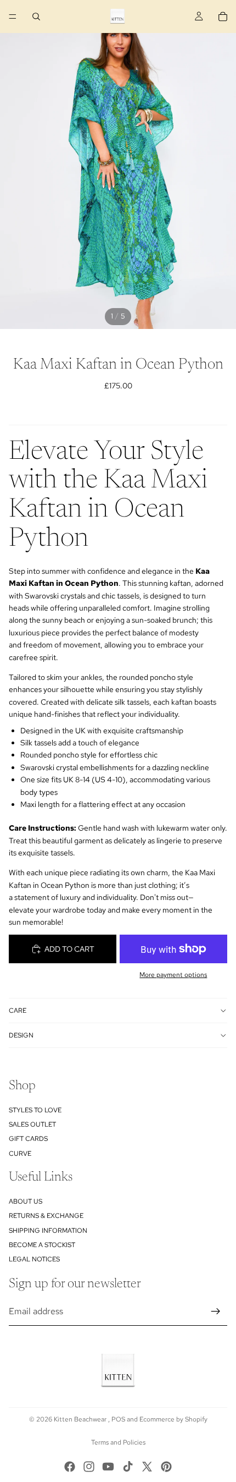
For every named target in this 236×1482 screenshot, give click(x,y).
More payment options (173, 974)
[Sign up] (215, 1311)
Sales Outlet (32, 1124)
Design (21, 1035)
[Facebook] (69, 1466)
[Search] (36, 16)
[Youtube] (108, 1466)
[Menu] (12, 16)
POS (118, 1419)
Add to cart (69, 949)
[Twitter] (147, 1466)
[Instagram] (88, 1466)
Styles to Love (35, 1109)
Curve (20, 1153)
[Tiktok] (127, 1466)
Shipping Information (48, 1230)
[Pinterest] (166, 1466)
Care (17, 1010)
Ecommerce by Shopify (173, 1419)
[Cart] (223, 16)
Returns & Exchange (46, 1215)
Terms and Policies (118, 1442)
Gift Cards (28, 1138)
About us (25, 1201)
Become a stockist (42, 1245)
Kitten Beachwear (81, 1419)
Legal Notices (34, 1259)
